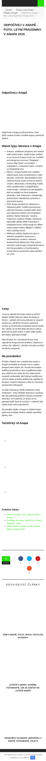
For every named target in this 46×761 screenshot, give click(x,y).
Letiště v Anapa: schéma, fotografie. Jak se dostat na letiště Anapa (23, 688)
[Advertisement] (23, 63)
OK (33, 758)
